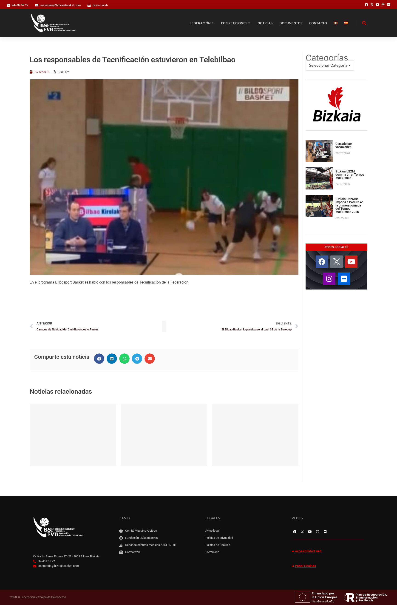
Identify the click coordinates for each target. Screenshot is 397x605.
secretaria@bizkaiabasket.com (60, 5)
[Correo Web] (89, 5)
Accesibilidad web (308, 551)
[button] (99, 358)
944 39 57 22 (20, 5)
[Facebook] (322, 261)
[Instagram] (329, 278)
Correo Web (100, 5)
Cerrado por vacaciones (343, 145)
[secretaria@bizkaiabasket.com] (36, 5)
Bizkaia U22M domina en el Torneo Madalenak (349, 174)
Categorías (327, 57)
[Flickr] (344, 278)
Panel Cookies (305, 566)
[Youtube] (351, 261)
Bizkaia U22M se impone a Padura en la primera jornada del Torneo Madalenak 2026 (349, 205)
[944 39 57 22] (8, 5)
